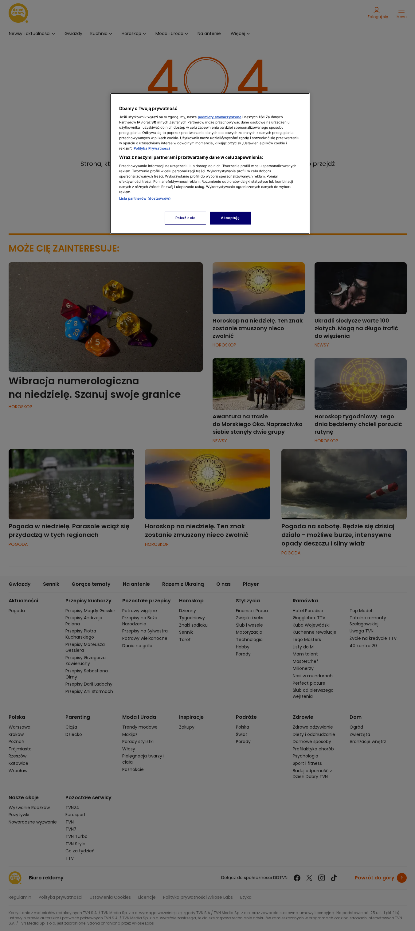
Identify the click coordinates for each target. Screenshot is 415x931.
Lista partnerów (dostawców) (145, 198)
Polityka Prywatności (152, 148)
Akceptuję (230, 218)
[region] (210, 163)
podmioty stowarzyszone (219, 117)
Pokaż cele (185, 218)
